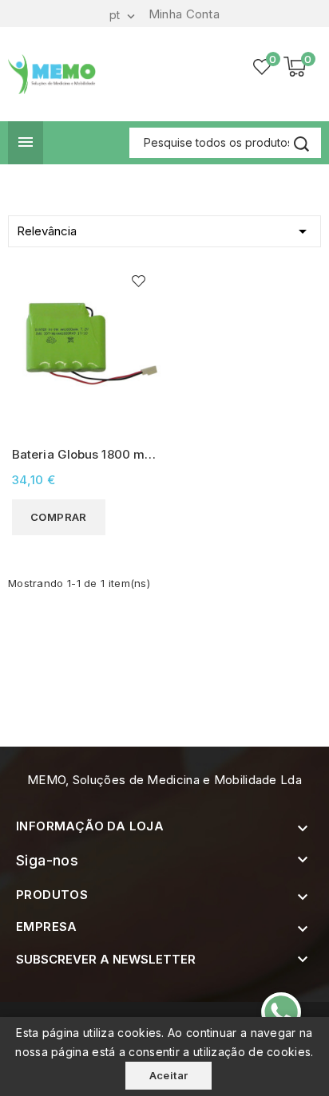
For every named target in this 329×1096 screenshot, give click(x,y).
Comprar (58, 517)
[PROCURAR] (301, 144)
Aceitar (168, 1075)
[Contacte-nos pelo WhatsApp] (281, 1012)
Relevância (164, 231)
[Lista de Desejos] (263, 67)
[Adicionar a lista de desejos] (139, 281)
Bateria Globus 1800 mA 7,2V (82, 455)
